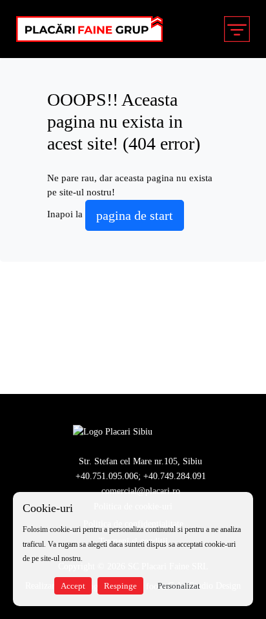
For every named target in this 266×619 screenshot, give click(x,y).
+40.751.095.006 (107, 476)
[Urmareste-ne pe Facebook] (168, 431)
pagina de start (134, 215)
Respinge (120, 586)
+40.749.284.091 (174, 476)
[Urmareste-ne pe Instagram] (188, 431)
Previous (21, 350)
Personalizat (179, 586)
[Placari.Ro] (113, 432)
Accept (73, 586)
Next (245, 350)
